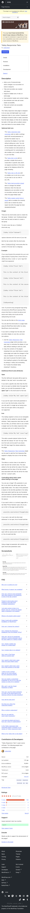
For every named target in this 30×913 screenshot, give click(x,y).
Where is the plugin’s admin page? (11, 616)
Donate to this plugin (7, 842)
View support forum (7, 828)
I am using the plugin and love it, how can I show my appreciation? (11, 721)
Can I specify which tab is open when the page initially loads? (10, 660)
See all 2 (26, 776)
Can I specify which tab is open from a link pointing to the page (10, 666)
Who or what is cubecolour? (9, 710)
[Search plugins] (17, 17)
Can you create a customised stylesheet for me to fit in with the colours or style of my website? (11, 680)
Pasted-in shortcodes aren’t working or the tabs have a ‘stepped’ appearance (10, 602)
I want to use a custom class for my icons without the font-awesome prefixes (9, 673)
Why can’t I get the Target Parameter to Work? (9, 686)
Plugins (18, 856)
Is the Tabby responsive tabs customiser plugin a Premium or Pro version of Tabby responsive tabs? (11, 727)
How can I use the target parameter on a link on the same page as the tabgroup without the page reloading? (12, 693)
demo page (21, 320)
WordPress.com (7, 877)
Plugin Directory (6, 7)
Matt (4, 880)
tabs (27, 783)
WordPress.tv (6, 872)
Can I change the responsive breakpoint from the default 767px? (12, 631)
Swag (18, 872)
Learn (3, 864)
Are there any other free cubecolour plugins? (8, 704)
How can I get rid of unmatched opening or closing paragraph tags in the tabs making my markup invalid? (12, 638)
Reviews (5, 61)
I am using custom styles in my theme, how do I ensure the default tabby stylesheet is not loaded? (12, 610)
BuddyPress (6, 885)
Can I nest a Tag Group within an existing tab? (8, 655)
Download (5, 51)
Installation (6, 65)
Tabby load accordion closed (15, 183)
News (3, 854)
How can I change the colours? (10, 626)
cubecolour (6, 47)
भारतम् (6, 892)
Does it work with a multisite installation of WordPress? (10, 621)
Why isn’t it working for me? (9, 584)
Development (7, 69)
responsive (25, 780)
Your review (5, 813)
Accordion (19, 780)
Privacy (4, 859)
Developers (5, 869)
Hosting (4, 856)
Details (5, 57)
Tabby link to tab (12, 158)
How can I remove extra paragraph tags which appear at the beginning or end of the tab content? (11, 595)
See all (26, 813)
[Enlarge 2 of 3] (26, 555)
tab (24, 783)
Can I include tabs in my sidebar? (11, 650)
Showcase (19, 851)
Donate (19, 869)
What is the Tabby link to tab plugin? (12, 733)
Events (18, 867)
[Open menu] (27, 2)
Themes (18, 854)
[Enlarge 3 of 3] (26, 562)
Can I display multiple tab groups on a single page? (9, 644)
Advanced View (6, 787)
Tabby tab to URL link (13, 173)
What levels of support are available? (12, 589)
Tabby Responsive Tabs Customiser (14, 451)
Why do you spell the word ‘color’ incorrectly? (8, 715)
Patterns (18, 859)
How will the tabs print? (8, 699)
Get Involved (19, 864)
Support (5, 73)
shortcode (19, 783)
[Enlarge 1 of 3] (12, 555)
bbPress (5, 882)
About (3, 851)
